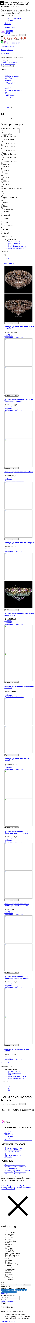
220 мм (6, 166)
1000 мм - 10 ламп (10, 161)
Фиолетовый (8, 226)
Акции (7, 75)
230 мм (6, 170)
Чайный (6, 229)
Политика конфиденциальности (18, 1140)
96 (9, 260)
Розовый (6, 219)
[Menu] (2, 3)
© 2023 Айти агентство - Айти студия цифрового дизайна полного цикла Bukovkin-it (16, 1187)
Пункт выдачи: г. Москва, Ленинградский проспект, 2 (16, 1166)
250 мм (6, 174)
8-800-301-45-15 (15, 37)
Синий (5, 222)
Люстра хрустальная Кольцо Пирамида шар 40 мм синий (16, 905)
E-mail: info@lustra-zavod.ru (15, 1172)
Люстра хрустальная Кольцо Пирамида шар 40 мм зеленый (16, 832)
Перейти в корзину (9, 62)
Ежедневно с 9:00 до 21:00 (14, 1174)
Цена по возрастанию (17, 247)
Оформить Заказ (21, 1290)
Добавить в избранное (14, 337)
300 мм (6, 181)
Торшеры (8, 1157)
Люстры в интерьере (13, 77)
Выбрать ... (8, 336)
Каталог (8, 73)
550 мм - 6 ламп (9, 147)
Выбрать (27, 1285)
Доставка (8, 78)
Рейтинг (12, 245)
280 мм (6, 177)
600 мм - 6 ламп (9, 150)
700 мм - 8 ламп (9, 154)
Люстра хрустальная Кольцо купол (19, 543)
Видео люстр (9, 82)
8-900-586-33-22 (13, 43)
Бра (6, 1153)
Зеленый (6, 211)
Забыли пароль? (7, 1301)
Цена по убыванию (16, 248)
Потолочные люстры (13, 1148)
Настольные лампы (12, 1155)
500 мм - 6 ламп (9, 143)
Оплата (7, 80)
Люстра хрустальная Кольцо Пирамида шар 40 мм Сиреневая (17, 977)
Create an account (8, 1321)
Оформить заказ (8, 64)
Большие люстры (11, 1151)
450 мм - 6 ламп (9, 140)
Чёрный (6, 233)
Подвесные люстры (12, 1150)
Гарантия (8, 1136)
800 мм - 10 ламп (9, 158)
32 (9, 257)
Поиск (23, 35)
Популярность (14, 243)
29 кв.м (6, 202)
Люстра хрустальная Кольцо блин (18, 472)
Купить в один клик (11, 323)
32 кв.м (6, 206)
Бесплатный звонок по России (17, 1170)
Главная (7, 107)
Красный (6, 215)
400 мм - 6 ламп (9, 136)
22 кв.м (6, 199)
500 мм (6, 184)
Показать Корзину (7, 1290)
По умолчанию (14, 241)
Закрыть (4, 1294)
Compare (8, 334)
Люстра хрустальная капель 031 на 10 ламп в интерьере (19, 400)
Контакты (9, 84)
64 (9, 258)
